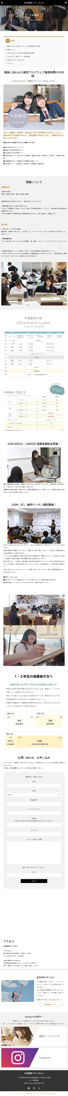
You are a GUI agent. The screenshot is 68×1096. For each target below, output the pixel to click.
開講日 (45, 1093)
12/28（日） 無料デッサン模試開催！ (19, 56)
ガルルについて (16, 1093)
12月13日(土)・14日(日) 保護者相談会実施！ (21, 53)
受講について (11, 50)
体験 (41, 1093)
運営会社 (54, 1093)
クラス (22, 1093)
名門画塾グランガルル (34, 2)
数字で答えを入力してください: (34, 867)
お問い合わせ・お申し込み (15, 60)
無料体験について (50, 1004)
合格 (49, 1093)
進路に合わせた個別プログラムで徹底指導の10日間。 (24, 46)
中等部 (27, 1093)
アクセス (10, 63)
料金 (34, 1093)
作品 (38, 1093)
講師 (31, 1093)
